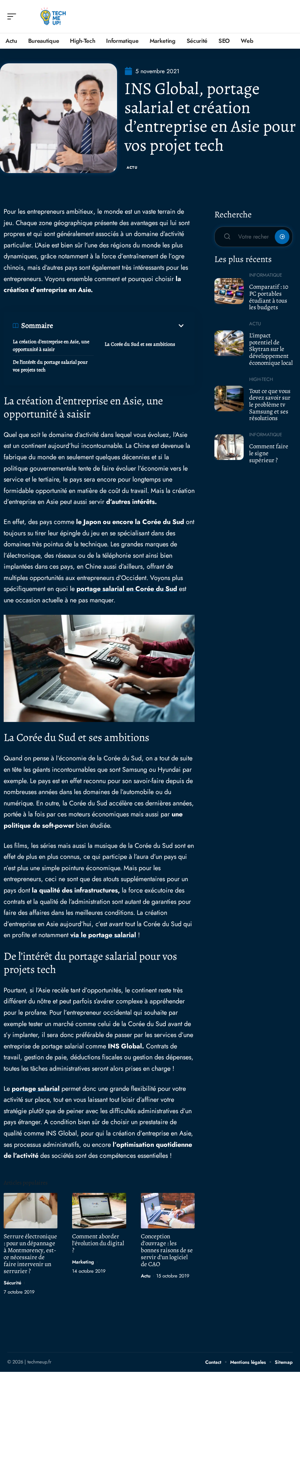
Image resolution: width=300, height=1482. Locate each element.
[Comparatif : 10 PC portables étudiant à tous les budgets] (229, 291)
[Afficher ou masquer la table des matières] (119, 325)
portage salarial (36, 1088)
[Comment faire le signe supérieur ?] (229, 447)
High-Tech (261, 379)
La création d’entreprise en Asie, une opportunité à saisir (51, 345)
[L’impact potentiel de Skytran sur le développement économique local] (229, 343)
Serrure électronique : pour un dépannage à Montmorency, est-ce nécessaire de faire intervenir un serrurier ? (30, 1253)
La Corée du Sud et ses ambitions (140, 344)
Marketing (83, 1261)
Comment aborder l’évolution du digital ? (98, 1243)
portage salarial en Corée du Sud (126, 589)
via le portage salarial (103, 935)
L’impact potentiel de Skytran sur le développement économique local (271, 349)
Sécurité (12, 1282)
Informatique (265, 275)
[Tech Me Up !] (53, 16)
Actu (132, 167)
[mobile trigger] (13, 16)
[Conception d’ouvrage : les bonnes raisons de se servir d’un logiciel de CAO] (168, 1210)
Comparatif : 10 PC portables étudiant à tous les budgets (268, 296)
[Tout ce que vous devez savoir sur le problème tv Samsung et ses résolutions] (229, 398)
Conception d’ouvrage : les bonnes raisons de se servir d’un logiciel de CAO (167, 1250)
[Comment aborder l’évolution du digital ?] (99, 1210)
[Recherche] (287, 16)
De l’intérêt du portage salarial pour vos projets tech (50, 366)
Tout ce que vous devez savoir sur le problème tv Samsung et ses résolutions (269, 405)
